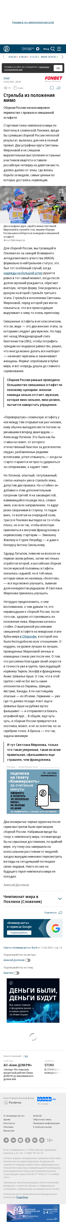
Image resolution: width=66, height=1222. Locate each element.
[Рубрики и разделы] (59, 48)
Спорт (7, 78)
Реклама (8, 1126)
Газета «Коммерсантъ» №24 (20, 947)
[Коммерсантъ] (7, 49)
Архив (7, 1119)
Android (37, 1115)
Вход (46, 48)
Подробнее (22, 1197)
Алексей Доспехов (14, 960)
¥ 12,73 (33, 56)
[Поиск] (52, 48)
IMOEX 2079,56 (48, 56)
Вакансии (9, 1130)
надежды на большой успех (23, 273)
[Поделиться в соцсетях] (58, 88)
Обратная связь (42, 1119)
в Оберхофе (28, 636)
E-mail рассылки (42, 1126)
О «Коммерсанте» (14, 1115)
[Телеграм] (6, 1140)
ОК (58, 68)
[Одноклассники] (27, 1140)
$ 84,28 (12, 56)
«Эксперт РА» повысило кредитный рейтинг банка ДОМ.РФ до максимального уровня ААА (19, 1074)
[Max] (42, 1140)
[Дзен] (20, 1140)
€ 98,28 (23, 56)
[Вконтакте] (13, 1140)
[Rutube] (34, 1140)
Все (26, 1056)
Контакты (9, 1123)
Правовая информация (46, 1123)
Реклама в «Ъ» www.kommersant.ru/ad (33, 22)
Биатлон (8, 972)
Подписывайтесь (19, 932)
